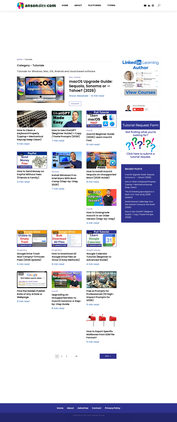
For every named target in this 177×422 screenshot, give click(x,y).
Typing (111, 5)
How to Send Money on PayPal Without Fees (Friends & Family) (30, 174)
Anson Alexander (78, 95)
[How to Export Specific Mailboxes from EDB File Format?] (101, 320)
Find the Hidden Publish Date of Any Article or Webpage (31, 294)
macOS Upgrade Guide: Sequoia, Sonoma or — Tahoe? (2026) (90, 86)
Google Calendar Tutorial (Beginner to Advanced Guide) (98, 257)
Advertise (82, 408)
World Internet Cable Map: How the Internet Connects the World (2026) (140, 204)
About (78, 5)
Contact (96, 408)
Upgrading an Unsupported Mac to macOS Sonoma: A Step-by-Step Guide (67, 299)
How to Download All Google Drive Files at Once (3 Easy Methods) (66, 257)
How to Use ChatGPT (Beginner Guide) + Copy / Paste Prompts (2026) (66, 133)
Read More (75, 104)
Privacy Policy (112, 408)
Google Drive (22, 250)
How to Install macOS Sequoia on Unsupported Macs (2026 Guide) (101, 174)
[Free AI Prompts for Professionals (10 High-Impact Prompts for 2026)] (101, 279)
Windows (55, 172)
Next (107, 356)
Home (65, 5)
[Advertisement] (88, 37)
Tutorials (77, 77)
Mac (71, 77)
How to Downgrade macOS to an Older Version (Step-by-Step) (100, 215)
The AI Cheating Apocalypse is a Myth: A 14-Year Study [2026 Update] (139, 194)
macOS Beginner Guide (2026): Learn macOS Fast (100, 137)
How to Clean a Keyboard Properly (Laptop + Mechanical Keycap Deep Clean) (30, 135)
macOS (89, 130)
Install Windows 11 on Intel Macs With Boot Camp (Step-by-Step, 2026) (65, 180)
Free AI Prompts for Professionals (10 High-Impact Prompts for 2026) (100, 295)
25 (76, 356)
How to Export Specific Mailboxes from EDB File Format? (100, 334)
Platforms (94, 5)
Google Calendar (93, 250)
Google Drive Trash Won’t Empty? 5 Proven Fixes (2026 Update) (31, 257)
